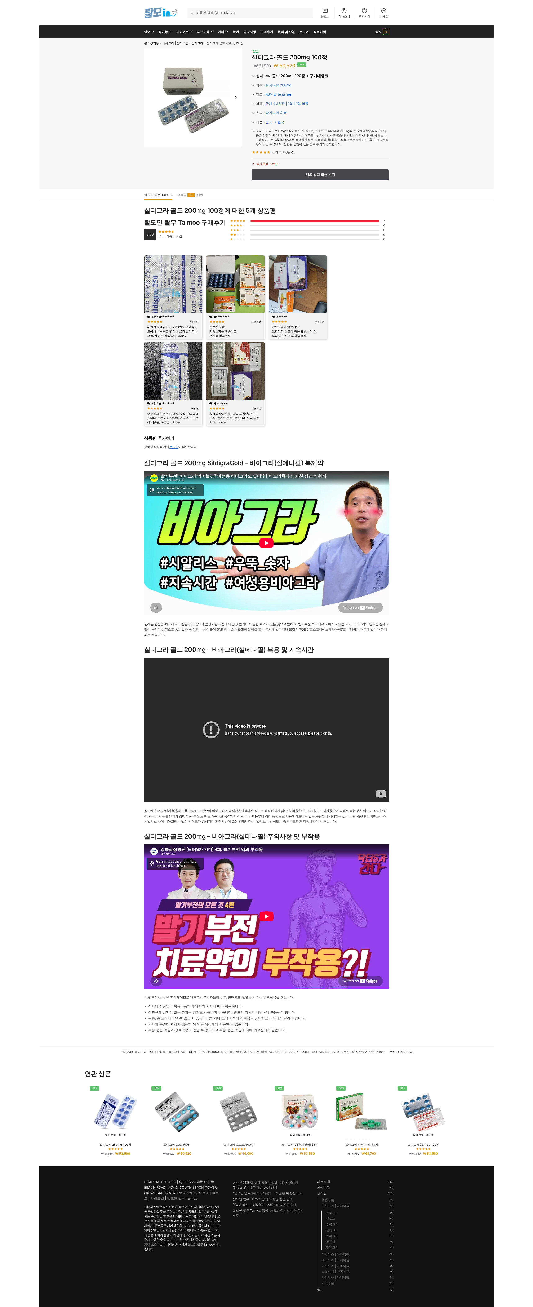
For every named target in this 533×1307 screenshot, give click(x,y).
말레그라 (332, 1247)
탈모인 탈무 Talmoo (158, 195)
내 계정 (383, 16)
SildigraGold (214, 1051)
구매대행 (240, 1051)
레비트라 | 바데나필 (335, 1260)
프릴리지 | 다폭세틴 (335, 1271)
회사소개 (344, 16)
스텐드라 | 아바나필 (335, 1266)
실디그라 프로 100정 (177, 1144)
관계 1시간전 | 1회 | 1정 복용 (287, 103)
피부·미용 (323, 1182)
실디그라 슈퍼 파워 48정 (361, 1144)
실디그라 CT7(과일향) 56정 (300, 1144)
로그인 (173, 447)
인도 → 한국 (275, 122)
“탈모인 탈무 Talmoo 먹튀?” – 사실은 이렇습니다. (267, 1193)
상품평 (181, 195)
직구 (354, 1051)
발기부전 (253, 1051)
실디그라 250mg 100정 (115, 1144)
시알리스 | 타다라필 (335, 1254)
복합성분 (327, 1200)
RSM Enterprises (279, 94)
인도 (347, 1051)
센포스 (330, 1218)
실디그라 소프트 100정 (238, 1144)
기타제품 (323, 1187)
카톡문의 (202, 1193)
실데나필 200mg (278, 85)
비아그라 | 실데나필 (175, 43)
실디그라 (197, 43)
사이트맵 (157, 1198)
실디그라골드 (333, 1051)
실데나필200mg (299, 1051)
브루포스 (332, 1213)
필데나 (330, 1242)
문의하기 (185, 1193)
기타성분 (327, 1283)
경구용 (228, 1051)
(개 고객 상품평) (283, 152)
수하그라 (332, 1224)
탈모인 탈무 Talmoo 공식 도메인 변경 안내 (263, 1199)
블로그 (325, 16)
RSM (201, 1051)
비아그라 (267, 1051)
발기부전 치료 (276, 113)
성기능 (154, 43)
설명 (200, 195)
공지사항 (364, 16)
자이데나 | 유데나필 (335, 1277)
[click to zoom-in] (193, 97)
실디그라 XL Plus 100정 (423, 1144)
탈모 (320, 1290)
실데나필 (280, 1051)
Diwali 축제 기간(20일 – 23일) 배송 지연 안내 (265, 1205)
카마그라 (332, 1236)
